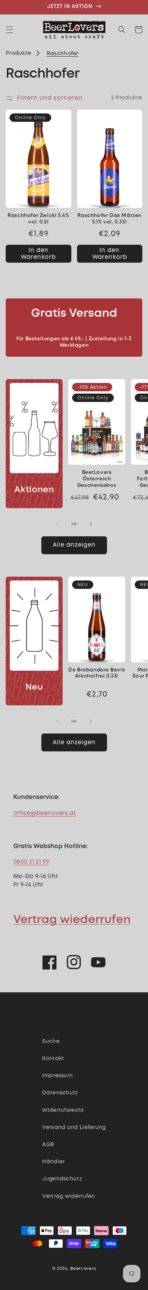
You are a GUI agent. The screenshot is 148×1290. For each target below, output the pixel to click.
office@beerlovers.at (44, 813)
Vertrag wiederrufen (72, 920)
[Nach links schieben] (57, 524)
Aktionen (34, 490)
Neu (34, 687)
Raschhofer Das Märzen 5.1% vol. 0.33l (109, 219)
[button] (9, 29)
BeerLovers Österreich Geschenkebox (97, 479)
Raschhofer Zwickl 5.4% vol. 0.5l (38, 219)
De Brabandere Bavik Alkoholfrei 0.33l (96, 673)
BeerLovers (83, 1269)
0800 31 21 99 (31, 862)
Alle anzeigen (74, 545)
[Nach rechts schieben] (90, 524)
